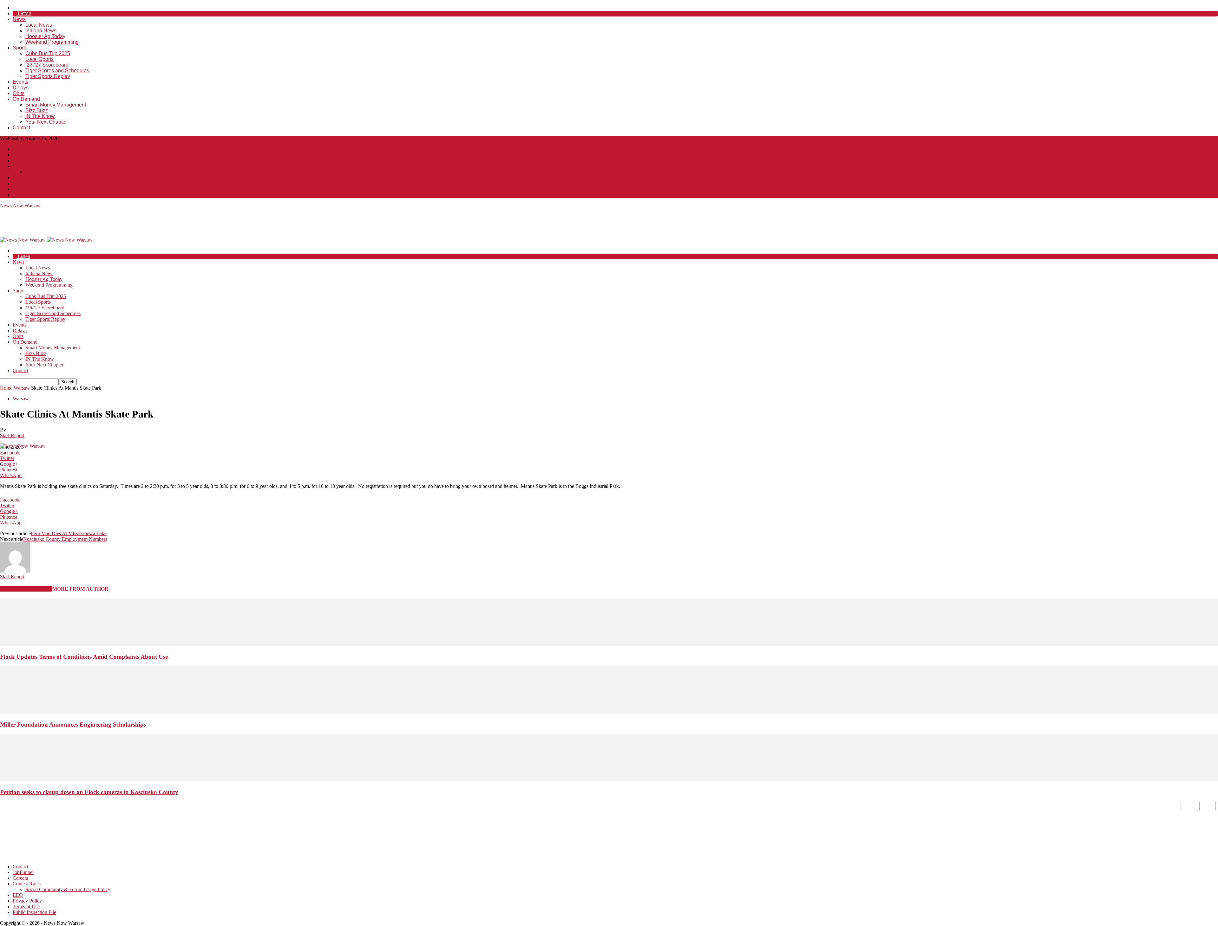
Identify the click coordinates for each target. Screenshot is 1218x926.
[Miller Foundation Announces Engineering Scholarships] (609, 712)
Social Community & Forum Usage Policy (67, 172)
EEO (18, 177)
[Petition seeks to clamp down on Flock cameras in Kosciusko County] (609, 779)
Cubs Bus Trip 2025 (47, 53)
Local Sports (39, 59)
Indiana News (40, 30)
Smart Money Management (55, 104)
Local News (38, 25)
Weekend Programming (52, 42)
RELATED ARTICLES (26, 589)
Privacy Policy (27, 183)
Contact (21, 127)
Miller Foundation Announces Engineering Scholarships (73, 724)
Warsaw (22, 388)
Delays (21, 87)
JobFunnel (23, 155)
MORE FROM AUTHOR (80, 589)
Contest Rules (27, 166)
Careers (20, 160)
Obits (18, 93)
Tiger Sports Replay (47, 76)
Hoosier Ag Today (45, 36)
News (19, 19)
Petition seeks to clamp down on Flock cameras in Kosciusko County (89, 792)
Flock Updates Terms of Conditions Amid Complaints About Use (84, 656)
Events (20, 82)
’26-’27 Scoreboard (47, 65)
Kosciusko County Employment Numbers (65, 539)
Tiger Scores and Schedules (57, 70)
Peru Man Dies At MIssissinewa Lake (69, 533)
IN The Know (40, 116)
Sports (20, 47)
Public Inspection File (34, 195)
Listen (23, 13)
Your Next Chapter (46, 122)
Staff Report (12, 435)
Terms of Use (26, 189)
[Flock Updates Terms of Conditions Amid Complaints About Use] (609, 644)
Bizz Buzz (36, 110)
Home (6, 388)
